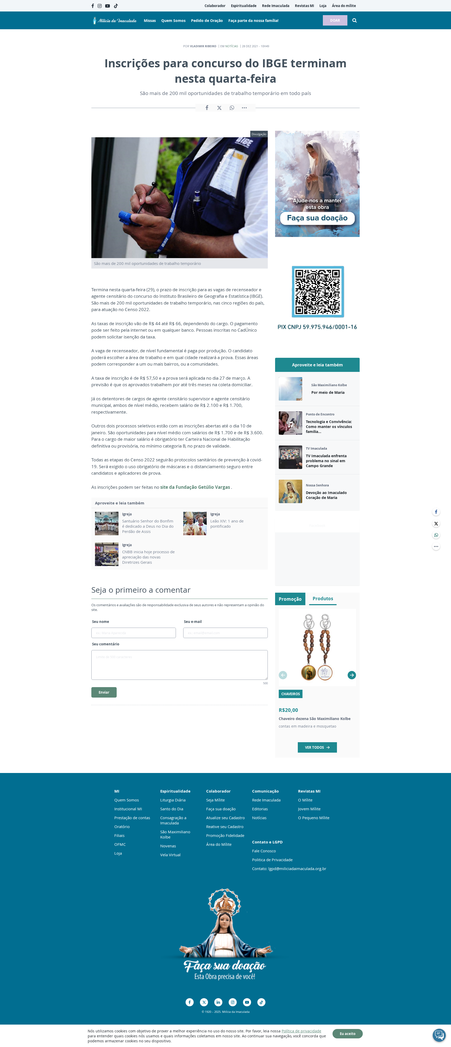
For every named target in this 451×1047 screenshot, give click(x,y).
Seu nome (100, 621)
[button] (352, 675)
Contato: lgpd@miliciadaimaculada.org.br (289, 868)
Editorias (260, 808)
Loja (118, 853)
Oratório (122, 826)
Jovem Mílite (309, 808)
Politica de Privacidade (272, 859)
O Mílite (305, 799)
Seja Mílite (215, 799)
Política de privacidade (301, 1030)
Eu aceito (347, 1033)
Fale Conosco (264, 850)
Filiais (119, 835)
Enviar (104, 692)
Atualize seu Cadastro (225, 817)
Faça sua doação (221, 808)
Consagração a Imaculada (173, 820)
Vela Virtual (170, 854)
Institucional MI (128, 808)
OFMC (120, 844)
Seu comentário (105, 644)
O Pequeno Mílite (313, 817)
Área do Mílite (219, 844)
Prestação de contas (132, 817)
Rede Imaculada (266, 799)
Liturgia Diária (173, 799)
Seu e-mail (193, 621)
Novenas (168, 845)
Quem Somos (126, 799)
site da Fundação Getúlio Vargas (195, 487)
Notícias (231, 46)
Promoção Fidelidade (225, 835)
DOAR (335, 20)
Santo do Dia (171, 808)
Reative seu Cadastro (225, 826)
